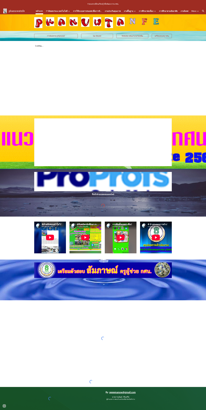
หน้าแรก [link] (39, 11)
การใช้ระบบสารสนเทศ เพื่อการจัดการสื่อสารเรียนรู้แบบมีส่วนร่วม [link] (87, 11)
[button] (203, 11)
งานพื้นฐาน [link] (128, 11)
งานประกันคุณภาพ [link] (113, 11)
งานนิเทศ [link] (184, 11)
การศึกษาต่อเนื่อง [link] (146, 11)
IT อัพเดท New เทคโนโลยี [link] (56, 11)
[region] (103, 4)
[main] (103, 194)
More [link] (193, 11)
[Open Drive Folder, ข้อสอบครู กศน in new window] (167, 121)
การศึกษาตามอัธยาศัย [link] (168, 11)
